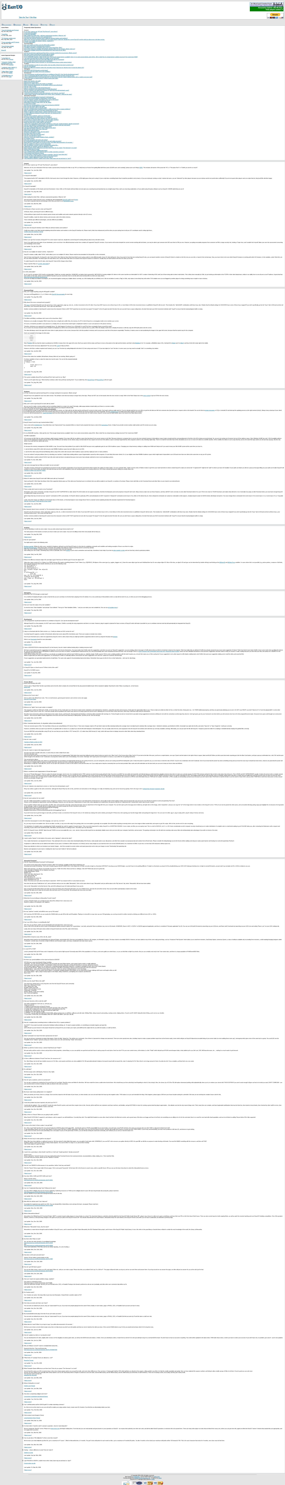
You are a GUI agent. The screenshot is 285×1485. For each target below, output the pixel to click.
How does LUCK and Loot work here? (34, 134)
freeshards (34, 639)
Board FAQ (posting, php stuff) (32, 81)
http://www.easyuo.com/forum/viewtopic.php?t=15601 (38, 1180)
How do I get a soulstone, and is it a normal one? (37, 115)
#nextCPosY (100, 379)
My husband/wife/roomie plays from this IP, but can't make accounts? (42, 141)
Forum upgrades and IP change (10, 42)
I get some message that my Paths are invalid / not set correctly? (41, 58)
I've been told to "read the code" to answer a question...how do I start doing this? (45, 154)
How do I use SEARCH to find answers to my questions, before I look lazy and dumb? (47, 125)
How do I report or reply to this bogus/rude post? (37, 87)
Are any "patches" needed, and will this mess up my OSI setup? (41, 99)
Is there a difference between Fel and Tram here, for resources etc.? (42, 113)
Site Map (33, 17)
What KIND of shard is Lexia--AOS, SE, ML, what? (37, 102)
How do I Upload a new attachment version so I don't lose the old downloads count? (46, 90)
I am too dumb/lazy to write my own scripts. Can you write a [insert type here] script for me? (48, 65)
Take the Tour (24, 17)
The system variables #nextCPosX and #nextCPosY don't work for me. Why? (45, 50)
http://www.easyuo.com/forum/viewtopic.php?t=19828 (38, 1245)
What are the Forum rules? (31, 82)
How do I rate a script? (30, 86)
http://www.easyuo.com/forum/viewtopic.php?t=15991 (38, 1192)
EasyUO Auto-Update (8, 46)
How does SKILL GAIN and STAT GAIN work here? (38, 126)
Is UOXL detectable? (29, 42)
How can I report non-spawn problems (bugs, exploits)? (39, 137)
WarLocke (157, 1476)
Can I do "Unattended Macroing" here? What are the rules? (40, 127)
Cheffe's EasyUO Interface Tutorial (33, 231)
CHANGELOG (114, 411)
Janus (160, 1478)
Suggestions (104, 425)
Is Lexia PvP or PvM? (30, 103)
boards (68, 550)
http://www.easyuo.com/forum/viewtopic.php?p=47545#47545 (40, 1349)
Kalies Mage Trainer (7, 71)
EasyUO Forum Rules (30, 699)
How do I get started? (30, 66)
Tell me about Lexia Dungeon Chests (34, 153)
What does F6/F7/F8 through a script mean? (36, 70)
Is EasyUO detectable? (30, 33)
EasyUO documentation (58, 294)
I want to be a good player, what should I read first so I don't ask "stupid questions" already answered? (51, 123)
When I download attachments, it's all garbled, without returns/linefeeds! (43, 85)
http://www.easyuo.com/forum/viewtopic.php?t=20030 (38, 1271)
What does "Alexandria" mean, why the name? (36, 131)
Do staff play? (28, 114)
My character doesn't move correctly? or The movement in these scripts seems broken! (48, 62)
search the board (47, 413)
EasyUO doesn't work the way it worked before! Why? (38, 55)
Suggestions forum (68, 201)
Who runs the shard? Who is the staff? (34, 106)
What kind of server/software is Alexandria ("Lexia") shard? (40, 98)
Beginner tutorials (28, 546)
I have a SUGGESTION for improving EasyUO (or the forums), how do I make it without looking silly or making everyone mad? (58, 77)
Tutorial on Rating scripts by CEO (33, 742)
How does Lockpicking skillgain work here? (35, 150)
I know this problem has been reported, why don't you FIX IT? (40, 118)
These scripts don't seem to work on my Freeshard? (38, 61)
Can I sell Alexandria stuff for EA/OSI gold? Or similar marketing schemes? (44, 151)
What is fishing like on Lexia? (32, 149)
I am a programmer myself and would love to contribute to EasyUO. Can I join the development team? (51, 74)
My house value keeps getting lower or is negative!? (38, 117)
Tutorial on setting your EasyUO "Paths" (35, 470)
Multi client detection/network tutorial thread (35, 277)
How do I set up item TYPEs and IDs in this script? (37, 501)
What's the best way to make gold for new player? (37, 122)
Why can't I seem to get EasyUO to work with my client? (39, 54)
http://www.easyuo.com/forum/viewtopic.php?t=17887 (38, 1259)
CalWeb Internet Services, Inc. (142, 1478)
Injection (115, 636)
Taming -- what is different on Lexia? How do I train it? (38, 157)
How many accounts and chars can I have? (36, 139)
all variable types (112, 607)
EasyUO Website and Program (10, 30)
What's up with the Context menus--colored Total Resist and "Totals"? (42, 111)
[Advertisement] (80, 15)
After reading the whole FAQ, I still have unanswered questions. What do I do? (45, 35)
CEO (10, 76)
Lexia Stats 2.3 (6, 58)
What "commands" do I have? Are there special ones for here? (41, 110)
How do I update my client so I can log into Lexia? (37, 143)
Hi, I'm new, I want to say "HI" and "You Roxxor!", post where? (40, 31)
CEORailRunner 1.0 (7, 75)
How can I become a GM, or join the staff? (35, 107)
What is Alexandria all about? (31, 130)
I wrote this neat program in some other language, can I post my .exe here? (44, 93)
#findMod (137, 343)
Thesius (11, 59)
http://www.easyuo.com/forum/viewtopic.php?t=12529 (38, 1242)
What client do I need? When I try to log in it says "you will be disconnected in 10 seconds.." (48, 142)
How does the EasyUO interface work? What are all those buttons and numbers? (46, 38)
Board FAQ (27, 687)
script (58, 345)
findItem (30, 343)
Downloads (18, 25)
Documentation (7, 25)
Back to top (28, 173)
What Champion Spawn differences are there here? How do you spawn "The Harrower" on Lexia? (50, 147)
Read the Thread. (29, 1360)
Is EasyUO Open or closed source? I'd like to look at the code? (41, 78)
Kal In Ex (11, 68)
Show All (3, 50)
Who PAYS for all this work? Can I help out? (35, 129)
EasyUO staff (66, 199)
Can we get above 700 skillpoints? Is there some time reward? (41, 155)
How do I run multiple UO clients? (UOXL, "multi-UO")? (39, 41)
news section (146, 395)
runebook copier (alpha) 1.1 (9, 67)
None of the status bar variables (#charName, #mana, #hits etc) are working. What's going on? (49, 49)
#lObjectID (222, 562)
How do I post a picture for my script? (34, 91)
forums (76, 199)
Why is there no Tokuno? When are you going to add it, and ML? (41, 119)
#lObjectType (231, 562)
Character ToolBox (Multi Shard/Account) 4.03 (8, 62)
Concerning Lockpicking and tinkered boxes (36, 1396)
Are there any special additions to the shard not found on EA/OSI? (41, 105)
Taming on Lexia (28, 1452)
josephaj (11, 64)
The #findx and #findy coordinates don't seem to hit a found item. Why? (43, 47)
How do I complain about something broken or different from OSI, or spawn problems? (47, 109)
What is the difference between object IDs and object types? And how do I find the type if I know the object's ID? (54, 67)
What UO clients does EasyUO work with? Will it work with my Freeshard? (44, 59)
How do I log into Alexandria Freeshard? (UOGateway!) (39, 97)
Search (53, 25)
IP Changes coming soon (9, 38)
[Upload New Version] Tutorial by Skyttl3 (153, 788)
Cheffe (153, 1479)
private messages (210, 410)
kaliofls (10, 72)
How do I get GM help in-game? (32, 135)
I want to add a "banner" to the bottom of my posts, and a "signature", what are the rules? (48, 94)
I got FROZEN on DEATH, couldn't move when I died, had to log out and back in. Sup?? (47, 158)
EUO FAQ (44, 25)
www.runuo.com (55, 1428)
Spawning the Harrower (30, 1375)
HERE (141, 167)
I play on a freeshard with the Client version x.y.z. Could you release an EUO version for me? (49, 75)
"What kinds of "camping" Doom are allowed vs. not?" (38, 146)
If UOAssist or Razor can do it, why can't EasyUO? (38, 37)
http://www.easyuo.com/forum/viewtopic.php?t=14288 (38, 1205)
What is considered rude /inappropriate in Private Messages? (40, 89)
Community (35, 25)
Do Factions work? (29, 138)
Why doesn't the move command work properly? (37, 46)
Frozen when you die (29, 1463)
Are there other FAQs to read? (32, 133)
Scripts (26, 25)
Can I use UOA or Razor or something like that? (37, 101)
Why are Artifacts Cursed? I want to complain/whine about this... (41, 145)
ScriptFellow (136, 1476)
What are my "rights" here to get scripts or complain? (38, 83)
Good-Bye (5, 34)
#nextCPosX (91, 379)
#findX (173, 343)
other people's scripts (119, 550)
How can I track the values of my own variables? (37, 71)
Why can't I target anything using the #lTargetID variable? (39, 45)
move (28, 305)
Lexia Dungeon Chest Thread (32, 1418)
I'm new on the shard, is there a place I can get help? (38, 121)
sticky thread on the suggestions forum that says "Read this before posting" (159, 651)
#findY (182, 343)
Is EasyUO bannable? (30, 34)
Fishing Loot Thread (29, 1385)
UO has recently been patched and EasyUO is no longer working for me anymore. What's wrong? (50, 53)
